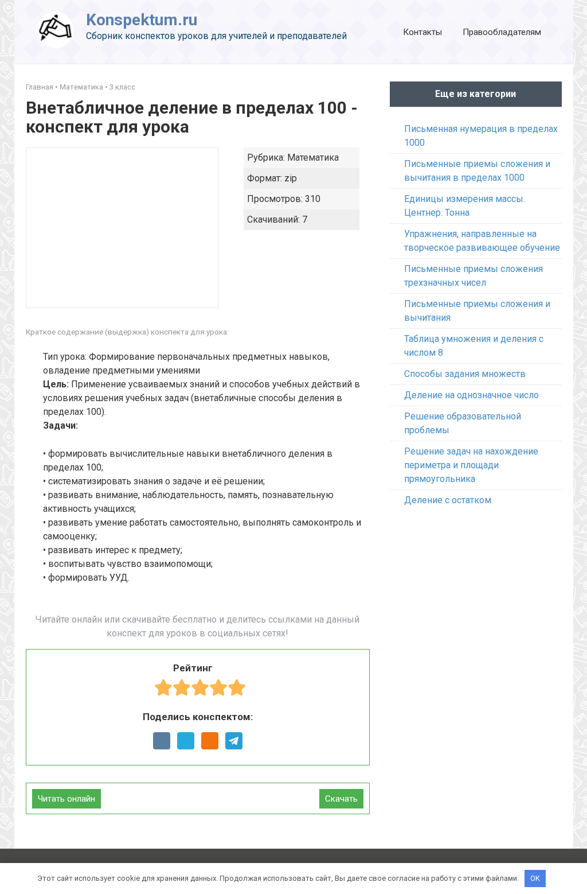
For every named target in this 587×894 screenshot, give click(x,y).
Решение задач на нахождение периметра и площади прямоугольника (471, 465)
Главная (39, 87)
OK (535, 878)
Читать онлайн (66, 799)
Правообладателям (502, 32)
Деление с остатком (447, 500)
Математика (81, 87)
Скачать (341, 799)
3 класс (122, 87)
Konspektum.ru (141, 19)
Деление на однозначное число (471, 395)
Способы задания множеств (465, 373)
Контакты (422, 32)
